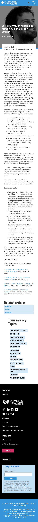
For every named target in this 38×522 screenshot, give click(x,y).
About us (5, 418)
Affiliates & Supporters (10, 444)
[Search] (35, 3)
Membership (6, 440)
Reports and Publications (11, 426)
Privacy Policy (21, 505)
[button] (28, 3)
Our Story (5, 422)
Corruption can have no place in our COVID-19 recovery (16, 270)
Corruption (8, 306)
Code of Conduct (8, 503)
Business (7, 309)
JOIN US (8, 450)
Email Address (10, 471)
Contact (5, 394)
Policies (18, 503)
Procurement (9, 313)
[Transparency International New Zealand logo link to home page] (9, 2)
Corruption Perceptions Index (12, 430)
